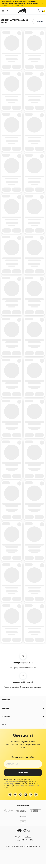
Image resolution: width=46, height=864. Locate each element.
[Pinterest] (36, 795)
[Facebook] (10, 795)
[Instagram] (20, 795)
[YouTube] (31, 795)
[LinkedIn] (26, 795)
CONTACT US (18, 6)
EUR (31, 840)
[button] (23, 700)
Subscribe (23, 772)
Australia (28, 837)
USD (27, 840)
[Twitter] (15, 795)
